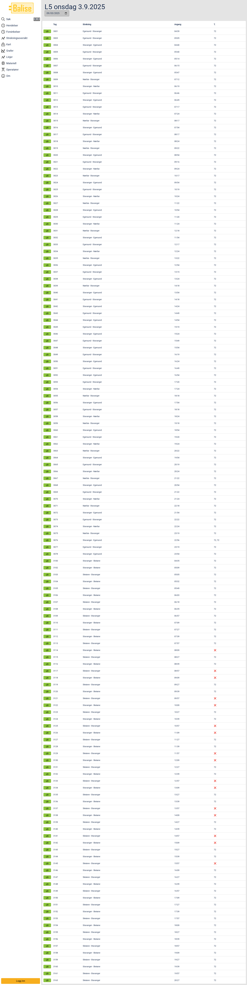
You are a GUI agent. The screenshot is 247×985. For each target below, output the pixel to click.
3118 (55, 678)
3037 (55, 272)
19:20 (176, 437)
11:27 (176, 739)
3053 (55, 382)
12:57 (176, 781)
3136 (55, 801)
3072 (55, 512)
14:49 (176, 313)
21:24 (176, 499)
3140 (55, 829)
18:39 (176, 939)
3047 (55, 341)
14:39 (176, 829)
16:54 (176, 375)
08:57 (176, 671)
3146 (55, 870)
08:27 (176, 657)
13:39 (176, 801)
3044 (55, 320)
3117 (55, 671)
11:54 (176, 237)
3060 (55, 430)
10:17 (176, 176)
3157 (55, 946)
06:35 (176, 609)
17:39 (176, 911)
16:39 (176, 884)
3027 (55, 203)
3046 (55, 334)
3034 (55, 251)
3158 (55, 953)
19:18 (176, 423)
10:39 (176, 719)
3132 (55, 774)
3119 (55, 684)
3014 (55, 114)
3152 (55, 911)
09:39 (176, 691)
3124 (55, 719)
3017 (55, 134)
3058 (55, 416)
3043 (55, 313)
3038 (55, 279)
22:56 (176, 540)
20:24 (176, 471)
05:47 (176, 72)
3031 (55, 231)
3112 (55, 636)
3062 (55, 444)
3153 (55, 918)
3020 (55, 155)
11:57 (176, 753)
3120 (55, 691)
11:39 (176, 746)
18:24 (176, 416)
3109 (55, 616)
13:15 (176, 272)
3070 (55, 499)
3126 (55, 733)
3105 (55, 588)
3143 (55, 849)
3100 (55, 561)
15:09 (176, 843)
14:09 (176, 815)
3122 (55, 705)
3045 (55, 327)
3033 (55, 244)
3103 (55, 574)
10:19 (176, 189)
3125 (55, 726)
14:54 (176, 320)
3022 (55, 169)
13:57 (176, 808)
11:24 (176, 224)
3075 (55, 533)
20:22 (176, 451)
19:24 (176, 444)
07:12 (176, 79)
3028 (55, 210)
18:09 (176, 925)
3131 (55, 767)
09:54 (176, 182)
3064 (55, 457)
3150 (55, 898)
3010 (55, 86)
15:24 (176, 334)
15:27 (176, 849)
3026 (55, 196)
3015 (55, 120)
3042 (55, 306)
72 (215, 38)
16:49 (176, 368)
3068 (55, 485)
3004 (55, 45)
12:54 (176, 265)
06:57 (176, 616)
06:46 (176, 93)
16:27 (176, 877)
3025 (55, 189)
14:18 (176, 286)
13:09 (176, 788)
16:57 (176, 891)
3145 (55, 863)
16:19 (176, 354)
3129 (55, 753)
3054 (55, 389)
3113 (55, 643)
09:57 (176, 698)
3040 (55, 292)
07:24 (176, 114)
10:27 (176, 712)
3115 (55, 657)
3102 (55, 568)
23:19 (176, 533)
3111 (55, 629)
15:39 (176, 856)
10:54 (176, 210)
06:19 (176, 86)
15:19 (176, 327)
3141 (55, 836)
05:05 (176, 574)
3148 (55, 884)
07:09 (176, 623)
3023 (55, 176)
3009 (55, 79)
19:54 (176, 457)
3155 (55, 932)
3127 (55, 739)
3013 (55, 107)
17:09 (176, 898)
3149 (55, 891)
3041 (55, 299)
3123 (55, 712)
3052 (55, 375)
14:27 (176, 822)
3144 (55, 856)
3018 (55, 141)
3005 (55, 52)
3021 (55, 162)
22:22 (176, 519)
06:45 (176, 100)
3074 (55, 526)
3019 (55, 148)
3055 (55, 396)
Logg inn (20, 981)
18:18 (176, 396)
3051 (55, 368)
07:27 (176, 629)
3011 (55, 93)
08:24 (176, 141)
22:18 (176, 506)
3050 (55, 361)
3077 (55, 547)
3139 (55, 822)
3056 (55, 402)
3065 (55, 464)
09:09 (176, 678)
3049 (55, 354)
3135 (55, 794)
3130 (55, 760)
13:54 (176, 292)
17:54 (176, 402)
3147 (55, 877)
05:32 (176, 581)
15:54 (176, 347)
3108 (55, 609)
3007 (55, 65)
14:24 (176, 306)
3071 (55, 506)
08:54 (176, 155)
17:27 (176, 904)
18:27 (176, 932)
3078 (55, 554)
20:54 (176, 485)
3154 (55, 925)
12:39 (176, 774)
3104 (55, 581)
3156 (55, 939)
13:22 (176, 258)
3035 (55, 258)
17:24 (176, 389)
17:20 (176, 382)
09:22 (176, 148)
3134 (55, 788)
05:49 (176, 588)
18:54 (176, 430)
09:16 (176, 162)
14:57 (176, 836)
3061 (55, 437)
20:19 (176, 464)
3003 (55, 38)
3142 (55, 843)
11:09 (176, 733)
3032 (55, 237)
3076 (55, 540)
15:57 (176, 863)
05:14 (176, 59)
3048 (55, 347)
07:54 (176, 127)
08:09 (176, 650)
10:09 (176, 705)
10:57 (176, 726)
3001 (55, 31)
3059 (55, 423)
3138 (55, 815)
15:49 (176, 341)
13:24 (176, 279)
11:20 (176, 217)
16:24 (176, 361)
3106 (55, 595)
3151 (55, 904)
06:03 (176, 595)
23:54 (176, 554)
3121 (55, 698)
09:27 (176, 684)
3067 (55, 478)
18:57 (176, 946)
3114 (55, 650)
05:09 (176, 568)
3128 (55, 746)
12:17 (176, 244)
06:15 (176, 65)
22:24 (176, 526)
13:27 (176, 794)
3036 (55, 265)
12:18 (176, 231)
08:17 (176, 120)
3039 (55, 286)
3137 (55, 808)
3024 (55, 182)
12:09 (176, 760)
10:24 (176, 196)
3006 (55, 59)
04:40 (176, 45)
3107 (55, 602)
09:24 (176, 169)
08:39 (176, 664)
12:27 (176, 767)
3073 (55, 519)
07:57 (176, 643)
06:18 (176, 602)
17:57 (176, 918)
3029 (55, 217)
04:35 (176, 561)
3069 (55, 492)
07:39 (176, 636)
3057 (55, 409)
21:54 (176, 512)
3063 (55, 451)
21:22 (176, 478)
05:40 (176, 52)
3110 (55, 623)
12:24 (176, 251)
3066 (55, 471)
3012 (55, 100)
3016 (55, 127)
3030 (55, 224)
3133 (55, 781)
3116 (55, 664)
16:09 (176, 870)
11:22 (176, 203)
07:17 (176, 107)
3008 (55, 72)
